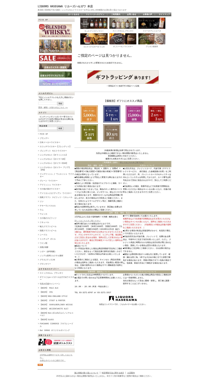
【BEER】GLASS (47, 319)
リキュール (44, 222)
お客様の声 (147, 14)
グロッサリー (45, 264)
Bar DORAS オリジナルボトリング (55, 330)
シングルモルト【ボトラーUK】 (53, 159)
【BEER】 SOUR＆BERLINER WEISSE (56, 304)
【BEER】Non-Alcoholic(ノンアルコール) (56, 314)
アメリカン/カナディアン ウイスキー (56, 193)
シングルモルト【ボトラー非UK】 (54, 163)
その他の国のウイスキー (50, 189)
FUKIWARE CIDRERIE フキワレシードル (56, 325)
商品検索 (43, 126)
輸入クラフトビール (48, 226)
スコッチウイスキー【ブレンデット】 (55, 146)
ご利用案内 (115, 14)
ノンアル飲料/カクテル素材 (51, 256)
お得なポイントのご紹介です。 (53, 360)
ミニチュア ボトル (48, 239)
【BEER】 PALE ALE (49, 288)
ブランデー (44, 138)
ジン (42, 201)
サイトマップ (164, 14)
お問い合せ (131, 14)
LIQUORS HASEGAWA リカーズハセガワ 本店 (67, 6)
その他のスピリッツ (48, 218)
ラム (42, 210)
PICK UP (44, 134)
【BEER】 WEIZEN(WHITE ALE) (54, 309)
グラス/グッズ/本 (47, 260)
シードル (43, 235)
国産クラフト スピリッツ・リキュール (56, 197)
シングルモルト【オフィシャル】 (54, 155)
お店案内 (131, 373)
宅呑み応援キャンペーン (50, 284)
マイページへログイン (95, 14)
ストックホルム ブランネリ (51, 273)
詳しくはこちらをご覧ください (88, 221)
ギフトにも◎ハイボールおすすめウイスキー (57, 278)
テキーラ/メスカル (48, 206)
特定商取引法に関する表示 (113, 373)
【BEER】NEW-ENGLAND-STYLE (53, 296)
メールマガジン (46, 93)
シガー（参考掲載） (48, 251)
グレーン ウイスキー (49, 181)
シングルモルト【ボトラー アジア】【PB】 (55, 168)
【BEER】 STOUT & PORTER (52, 300)
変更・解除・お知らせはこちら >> (53, 107)
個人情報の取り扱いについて (86, 373)
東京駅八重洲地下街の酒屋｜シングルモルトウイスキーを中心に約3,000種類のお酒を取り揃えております (82, 10)
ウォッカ (43, 214)
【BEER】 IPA (46, 292)
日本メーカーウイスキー (50, 142)
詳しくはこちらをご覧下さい (132, 162)
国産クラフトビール (48, 230)
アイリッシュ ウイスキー (50, 185)
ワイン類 (43, 243)
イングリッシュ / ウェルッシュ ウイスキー (57, 175)
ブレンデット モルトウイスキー (53, 151)
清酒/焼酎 (44, 247)
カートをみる (73, 14)
